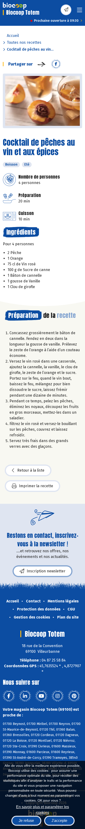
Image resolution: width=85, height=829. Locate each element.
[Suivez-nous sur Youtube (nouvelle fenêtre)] (41, 696)
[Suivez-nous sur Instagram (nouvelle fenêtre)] (58, 696)
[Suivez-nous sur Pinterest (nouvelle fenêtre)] (74, 696)
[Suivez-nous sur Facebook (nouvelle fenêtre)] (9, 696)
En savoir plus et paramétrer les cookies (42, 809)
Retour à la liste (30, 470)
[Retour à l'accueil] (14, 5)
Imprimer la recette (36, 486)
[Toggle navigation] (79, 11)
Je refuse (26, 821)
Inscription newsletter (46, 571)
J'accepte (59, 821)
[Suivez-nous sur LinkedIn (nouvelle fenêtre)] (25, 696)
